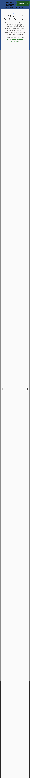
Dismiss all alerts (23, 4)
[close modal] (27, 11)
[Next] (27, 389)
